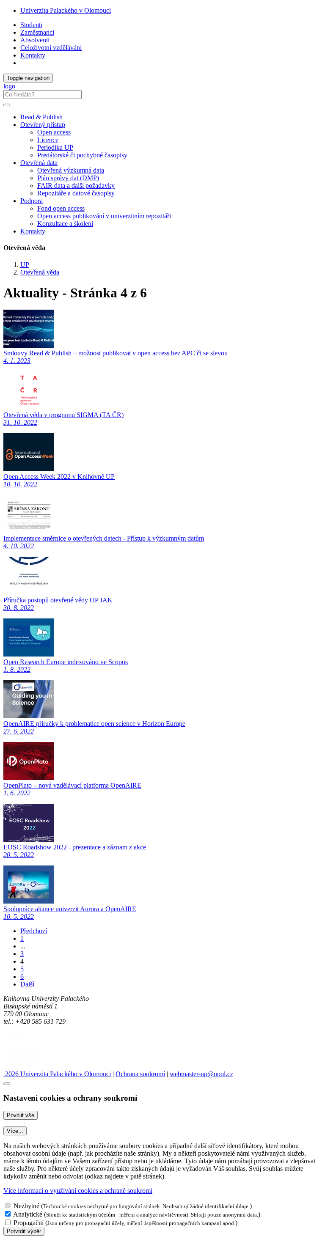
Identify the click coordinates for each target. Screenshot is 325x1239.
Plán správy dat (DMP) (68, 177)
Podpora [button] (31, 200)
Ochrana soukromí (140, 1073)
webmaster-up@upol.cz (201, 1073)
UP (24, 264)
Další (27, 984)
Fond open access (61, 208)
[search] (6, 105)
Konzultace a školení (65, 223)
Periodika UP (55, 147)
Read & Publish (41, 117)
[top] (6, 1083)
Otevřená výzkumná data (70, 170)
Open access (54, 132)
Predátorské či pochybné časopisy (82, 155)
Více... (15, 1131)
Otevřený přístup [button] (42, 124)
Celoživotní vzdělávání (51, 47)
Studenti (31, 24)
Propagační (29, 1222)
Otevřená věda (39, 272)
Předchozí (33, 930)
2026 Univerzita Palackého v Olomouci (57, 1073)
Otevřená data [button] (39, 162)
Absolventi (35, 40)
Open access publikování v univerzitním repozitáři (104, 216)
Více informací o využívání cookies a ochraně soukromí (77, 1190)
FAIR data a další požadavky (76, 185)
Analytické (27, 1214)
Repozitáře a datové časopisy (76, 193)
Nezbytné (26, 1205)
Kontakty (32, 55)
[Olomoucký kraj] (32, 1043)
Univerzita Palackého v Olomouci (65, 10)
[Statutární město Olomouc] (22, 1066)
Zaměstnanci (37, 32)
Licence (47, 139)
